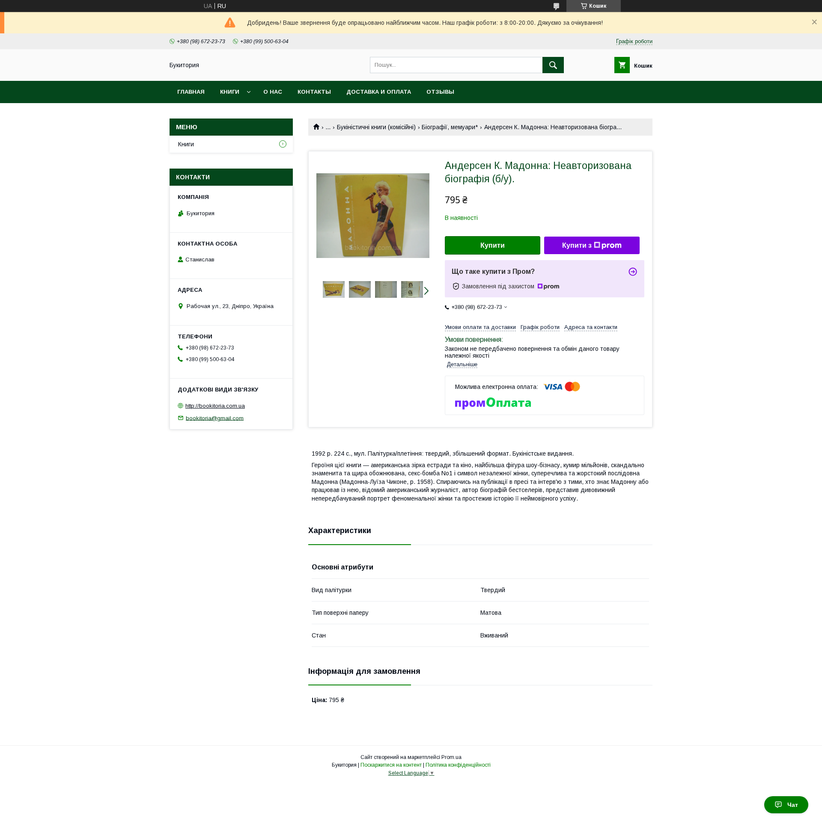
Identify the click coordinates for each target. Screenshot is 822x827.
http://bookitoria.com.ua (215, 406)
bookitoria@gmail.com (215, 418)
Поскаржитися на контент (391, 765)
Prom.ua (451, 757)
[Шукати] (553, 65)
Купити (492, 245)
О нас (272, 92)
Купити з (577, 245)
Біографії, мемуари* (450, 127)
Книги (229, 92)
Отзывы (440, 92)
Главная (191, 92)
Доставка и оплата (378, 92)
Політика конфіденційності (458, 765)
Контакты (314, 92)
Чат (792, 804)
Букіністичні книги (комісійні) (376, 127)
